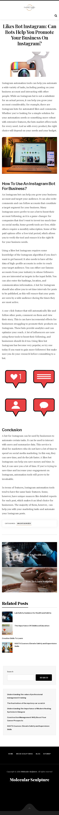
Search (10, 672)
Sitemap (47, 754)
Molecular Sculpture (29, 771)
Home (10, 754)
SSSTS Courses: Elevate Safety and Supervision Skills (36, 644)
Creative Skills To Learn (12, 638)
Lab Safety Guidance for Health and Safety (26, 556)
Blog (38, 754)
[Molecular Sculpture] (29, 7)
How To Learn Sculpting (39, 581)
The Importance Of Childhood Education (32, 626)
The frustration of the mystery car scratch (26, 703)
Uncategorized (24, 523)
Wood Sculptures (24, 754)
